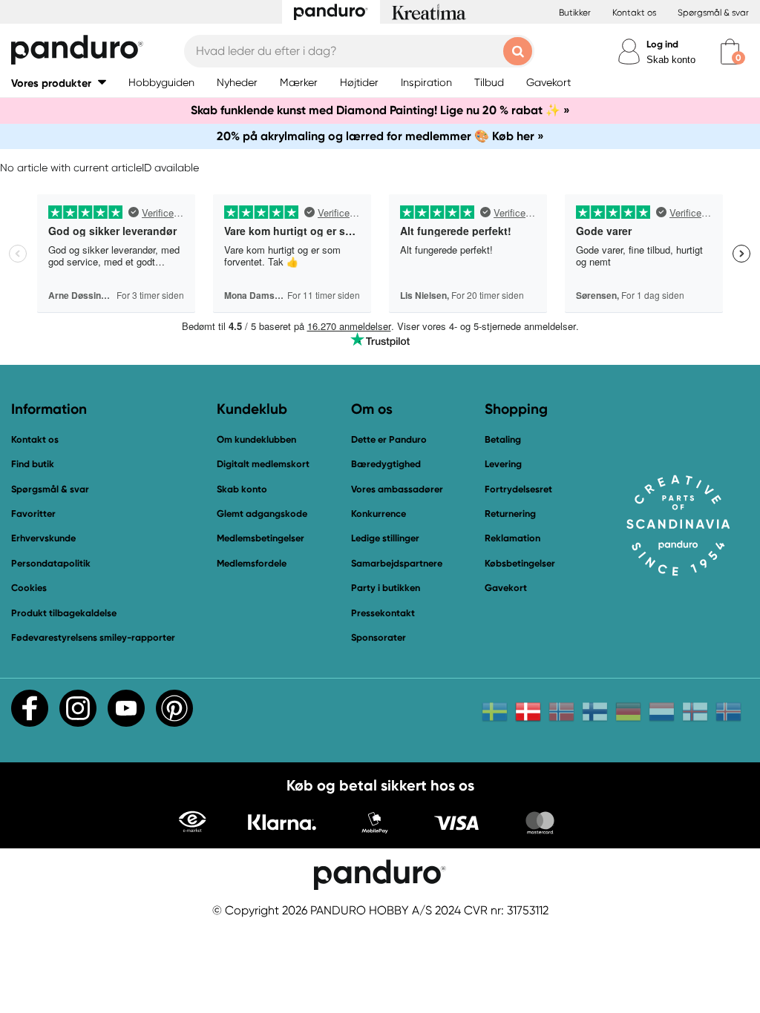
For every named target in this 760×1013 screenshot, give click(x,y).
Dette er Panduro (389, 439)
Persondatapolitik (51, 563)
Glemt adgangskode (262, 513)
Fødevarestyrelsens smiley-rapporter (93, 637)
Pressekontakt (383, 612)
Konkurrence (378, 513)
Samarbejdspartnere (396, 563)
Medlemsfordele (251, 563)
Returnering (510, 513)
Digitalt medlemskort (263, 463)
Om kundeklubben (256, 439)
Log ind (662, 44)
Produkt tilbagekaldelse (64, 612)
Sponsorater (378, 637)
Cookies (29, 588)
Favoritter (33, 513)
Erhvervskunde (43, 538)
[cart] (730, 51)
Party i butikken (385, 587)
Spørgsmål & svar (713, 12)
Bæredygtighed (386, 463)
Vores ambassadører (397, 489)
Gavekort (506, 587)
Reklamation (512, 538)
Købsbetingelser (520, 563)
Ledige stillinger (385, 538)
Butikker (575, 12)
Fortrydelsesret (518, 489)
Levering (503, 463)
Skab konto (670, 59)
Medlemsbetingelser (260, 538)
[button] (58, 82)
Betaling (503, 439)
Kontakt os (634, 12)
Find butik (32, 463)
